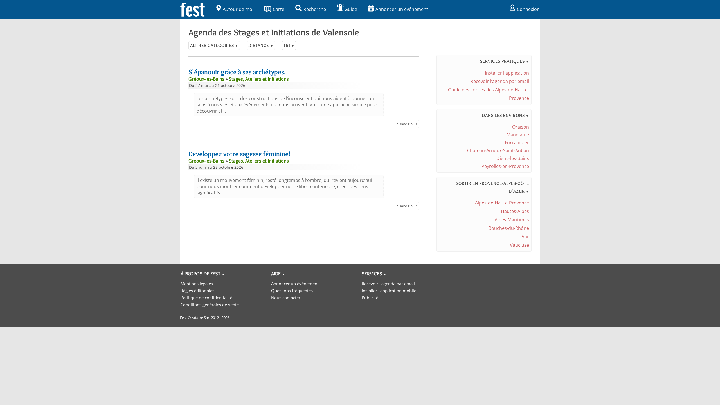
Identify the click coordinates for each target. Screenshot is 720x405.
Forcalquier (517, 143)
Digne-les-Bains (512, 158)
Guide (351, 9)
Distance (260, 45)
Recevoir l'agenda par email (500, 81)
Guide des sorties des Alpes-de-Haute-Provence (488, 94)
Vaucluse (519, 245)
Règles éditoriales (197, 290)
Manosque (518, 135)
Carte (278, 9)
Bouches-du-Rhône (509, 228)
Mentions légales (197, 283)
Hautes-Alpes (515, 211)
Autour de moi (238, 9)
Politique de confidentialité (206, 297)
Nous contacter (285, 297)
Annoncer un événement (401, 9)
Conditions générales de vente (210, 304)
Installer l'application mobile (389, 290)
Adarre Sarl (201, 317)
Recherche (314, 9)
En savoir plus (405, 124)
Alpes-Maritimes (512, 220)
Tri (289, 45)
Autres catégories (214, 45)
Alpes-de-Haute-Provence (502, 203)
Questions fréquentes (292, 290)
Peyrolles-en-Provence (505, 166)
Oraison (520, 127)
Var (525, 236)
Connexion (528, 9)
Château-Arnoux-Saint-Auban (498, 150)
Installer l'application (507, 73)
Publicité (370, 297)
